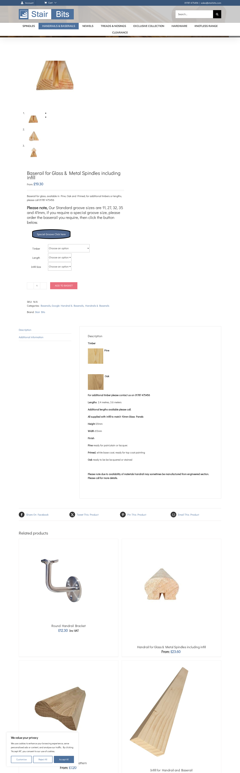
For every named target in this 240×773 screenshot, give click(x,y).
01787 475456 (191, 2)
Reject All (43, 759)
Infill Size (36, 266)
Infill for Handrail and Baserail (171, 770)
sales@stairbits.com (211, 2)
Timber (36, 248)
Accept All (64, 759)
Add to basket (64, 285)
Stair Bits (40, 312)
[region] (42, 749)
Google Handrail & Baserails (68, 305)
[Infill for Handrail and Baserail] (161, 662)
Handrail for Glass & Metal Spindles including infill (171, 647)
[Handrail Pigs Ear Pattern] (60, 662)
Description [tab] (25, 329)
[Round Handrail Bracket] (60, 541)
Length (36, 257)
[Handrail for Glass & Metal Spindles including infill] (161, 541)
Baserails (46, 305)
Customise (21, 759)
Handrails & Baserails (97, 305)
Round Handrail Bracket (68, 626)
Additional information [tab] (31, 337)
